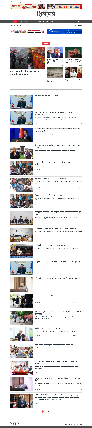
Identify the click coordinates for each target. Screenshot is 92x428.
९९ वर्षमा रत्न (47, 2)
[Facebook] (11, 26)
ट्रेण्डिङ (11, 2)
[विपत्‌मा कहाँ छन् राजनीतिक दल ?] (73, 72)
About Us (11, 426)
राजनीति (25, 21)
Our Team (42, 426)
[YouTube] (20, 26)
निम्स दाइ (26, 2)
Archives (31, 426)
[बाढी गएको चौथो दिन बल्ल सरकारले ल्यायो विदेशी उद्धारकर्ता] (27, 58)
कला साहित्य (45, 21)
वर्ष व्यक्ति (39, 21)
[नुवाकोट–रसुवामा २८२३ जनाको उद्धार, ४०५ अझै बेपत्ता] (55, 72)
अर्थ (30, 21)
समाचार (20, 21)
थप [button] (59, 21)
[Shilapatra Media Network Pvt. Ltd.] (46, 13)
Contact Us (37, 426)
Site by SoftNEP (43, 424)
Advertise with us (25, 426)
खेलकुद (51, 21)
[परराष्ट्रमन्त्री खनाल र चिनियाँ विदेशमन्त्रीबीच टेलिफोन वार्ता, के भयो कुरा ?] (55, 52)
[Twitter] (17, 26)
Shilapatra (79, 25)
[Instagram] (14, 26)
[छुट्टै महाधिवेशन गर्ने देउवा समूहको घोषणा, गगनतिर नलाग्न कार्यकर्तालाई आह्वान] (73, 52)
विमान (41, 2)
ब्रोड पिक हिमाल (34, 2)
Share (62, 65)
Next (48, 411)
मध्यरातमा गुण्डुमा (18, 2)
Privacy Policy (17, 426)
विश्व (55, 21)
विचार (33, 21)
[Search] (74, 21)
